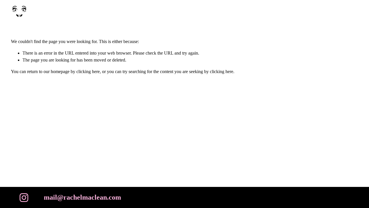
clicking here (88, 71)
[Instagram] (24, 197)
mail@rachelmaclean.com (82, 197)
